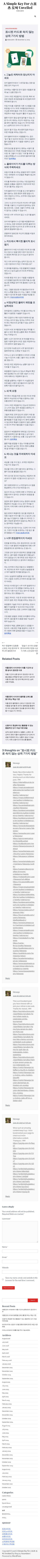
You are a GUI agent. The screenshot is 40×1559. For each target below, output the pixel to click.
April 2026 (5, 1353)
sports (4, 1499)
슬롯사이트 (6, 1536)
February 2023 (7, 1476)
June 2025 (5, 1389)
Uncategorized (11, 28)
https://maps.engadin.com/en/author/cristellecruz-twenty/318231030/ (23, 932)
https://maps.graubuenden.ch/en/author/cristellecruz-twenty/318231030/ (23, 889)
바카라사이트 (7, 1539)
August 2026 (6, 1338)
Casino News (6, 1496)
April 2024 (5, 1440)
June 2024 (5, 1433)
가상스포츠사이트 (17, 297)
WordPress (16, 1556)
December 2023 (7, 1455)
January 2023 (6, 1480)
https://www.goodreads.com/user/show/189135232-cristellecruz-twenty (23, 966)
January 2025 (6, 1407)
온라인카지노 (6, 1514)
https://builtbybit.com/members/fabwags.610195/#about (23, 846)
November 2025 (7, 1371)
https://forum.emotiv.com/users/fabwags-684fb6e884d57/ (23, 917)
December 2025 (7, 1367)
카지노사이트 (7, 1531)
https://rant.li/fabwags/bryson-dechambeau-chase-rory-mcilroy (23, 1090)
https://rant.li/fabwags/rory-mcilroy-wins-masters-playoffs (23, 1075)
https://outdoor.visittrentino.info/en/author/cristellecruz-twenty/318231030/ (24, 897)
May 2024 (5, 1436)
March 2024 (6, 1444)
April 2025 (5, 1397)
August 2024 (6, 1426)
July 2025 (5, 1386)
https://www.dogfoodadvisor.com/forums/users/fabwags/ (23, 828)
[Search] (35, 16)
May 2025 (5, 1393)
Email (4, 1257)
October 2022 (6, 1487)
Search (33, 1300)
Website (5, 1268)
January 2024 (6, 1451)
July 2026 (5, 1342)
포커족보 (12, 159)
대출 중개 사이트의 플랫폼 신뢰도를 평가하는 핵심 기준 (19, 1315)
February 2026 (7, 1360)
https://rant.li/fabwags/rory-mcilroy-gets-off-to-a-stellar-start (23, 1098)
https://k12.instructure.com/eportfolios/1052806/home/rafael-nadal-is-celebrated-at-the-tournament (23, 1016)
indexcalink (11, 40)
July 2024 (5, 1429)
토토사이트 (6, 1529)
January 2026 (6, 1364)
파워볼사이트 (7, 1534)
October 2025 (6, 1375)
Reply (7, 978)
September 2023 (7, 1466)
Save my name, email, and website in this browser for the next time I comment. (21, 1279)
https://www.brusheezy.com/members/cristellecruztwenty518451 (23, 925)
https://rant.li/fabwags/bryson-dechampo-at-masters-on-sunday (23, 1082)
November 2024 (7, 1415)
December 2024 (7, 1411)
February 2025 (7, 1404)
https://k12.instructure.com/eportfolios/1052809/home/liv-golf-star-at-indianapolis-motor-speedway (23, 1049)
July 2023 (5, 1473)
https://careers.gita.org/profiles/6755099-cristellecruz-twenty (23, 871)
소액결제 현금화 (8, 1542)
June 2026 (5, 1346)
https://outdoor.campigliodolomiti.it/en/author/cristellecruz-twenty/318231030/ (23, 812)
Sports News (6, 1503)
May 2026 (5, 1349)
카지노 (4, 1517)
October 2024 (6, 1418)
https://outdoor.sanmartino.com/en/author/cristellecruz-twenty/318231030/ (24, 904)
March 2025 (6, 1400)
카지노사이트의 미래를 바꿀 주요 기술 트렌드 (16, 1330)
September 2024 (7, 1422)
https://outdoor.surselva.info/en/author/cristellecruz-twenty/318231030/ (23, 820)
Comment (6, 1219)
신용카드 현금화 (8, 1544)
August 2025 (6, 1382)
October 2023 (6, 1462)
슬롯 (3, 1510)
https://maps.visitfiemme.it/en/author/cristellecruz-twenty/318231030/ (23, 800)
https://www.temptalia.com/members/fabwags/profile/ (24, 864)
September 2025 (7, 1378)
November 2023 (7, 1458)
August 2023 (6, 1469)
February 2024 (7, 1447)
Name (5, 1247)
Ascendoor (25, 1554)
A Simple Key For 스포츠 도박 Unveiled (20, 6)
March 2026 (6, 1357)
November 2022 (7, 1484)
